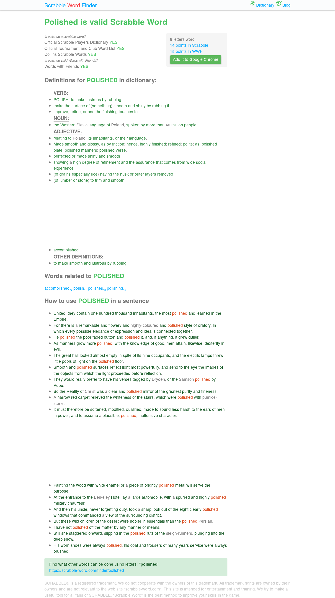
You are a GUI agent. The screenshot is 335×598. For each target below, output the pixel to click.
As (56, 343)
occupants (160, 355)
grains (65, 174)
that (159, 162)
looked (86, 355)
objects (66, 373)
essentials (156, 521)
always (99, 545)
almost (99, 355)
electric (193, 355)
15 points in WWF (186, 51)
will (189, 485)
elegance (101, 331)
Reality (73, 391)
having (106, 174)
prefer (92, 379)
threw (218, 355)
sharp (146, 509)
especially (81, 174)
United (59, 313)
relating (60, 138)
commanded (89, 515)
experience (64, 168)
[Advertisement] (140, 215)
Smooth (61, 367)
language (97, 125)
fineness (208, 391)
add (91, 111)
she (64, 533)
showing (61, 162)
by (104, 99)
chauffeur (76, 503)
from (181, 162)
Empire (60, 319)
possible (83, 331)
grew (182, 337)
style (188, 325)
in (212, 313)
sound (165, 409)
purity (187, 391)
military (60, 503)
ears (207, 409)
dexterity (212, 343)
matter (107, 527)
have (107, 379)
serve (198, 485)
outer (139, 174)
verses (125, 379)
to (72, 99)
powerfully (150, 367)
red (74, 397)
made (82, 156)
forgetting (109, 509)
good (159, 343)
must (61, 409)
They (58, 379)
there (65, 325)
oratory (204, 325)
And (57, 509)
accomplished (66, 250)
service (196, 545)
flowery (114, 325)
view (110, 515)
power (63, 415)
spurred (183, 497)
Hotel (116, 497)
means (153, 527)
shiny (141, 105)
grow (81, 343)
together (184, 331)
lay (124, 497)
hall (75, 355)
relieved (98, 397)
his (115, 379)
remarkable (89, 325)
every (70, 331)
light (81, 361)
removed (165, 174)
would (69, 379)
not (69, 527)
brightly (151, 485)
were (172, 397)
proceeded (120, 373)
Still (57, 533)
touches (126, 111)
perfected (62, 156)
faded (98, 337)
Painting (61, 485)
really (80, 379)
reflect (115, 367)
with (118, 343)
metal (180, 485)
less (175, 409)
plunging (202, 533)
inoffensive (148, 415)
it (168, 105)
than (161, 125)
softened (98, 409)
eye (194, 367)
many (173, 545)
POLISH (61, 99)
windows (61, 515)
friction (118, 144)
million (177, 125)
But (57, 521)
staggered (78, 533)
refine (75, 111)
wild (75, 521)
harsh (185, 409)
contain (83, 313)
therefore (75, 409)
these (66, 521)
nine (146, 355)
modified (116, 409)
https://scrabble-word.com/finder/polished (86, 570)
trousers (154, 545)
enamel (113, 485)
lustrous (94, 99)
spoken (132, 125)
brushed (61, 551)
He (56, 337)
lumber (65, 180)
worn (65, 545)
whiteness (122, 397)
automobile (152, 497)
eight (184, 509)
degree (88, 162)
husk (124, 174)
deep (58, 539)
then (66, 509)
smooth (120, 105)
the (67, 105)
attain (181, 343)
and (131, 105)
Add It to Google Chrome (195, 59)
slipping (111, 533)
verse (121, 150)
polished (209, 144)
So (56, 391)
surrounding (137, 515)
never (95, 509)
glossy (93, 144)
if (155, 337)
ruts (150, 533)
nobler (135, 521)
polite (188, 144)
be (87, 409)
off (91, 527)
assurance (145, 162)
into (214, 533)
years (184, 545)
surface (78, 105)
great (66, 355)
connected (166, 331)
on (88, 361)
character (167, 415)
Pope (58, 385)
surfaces (101, 367)
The (57, 355)
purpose (61, 491)
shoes (76, 545)
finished (159, 144)
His (56, 545)
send (173, 367)
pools (67, 361)
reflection (152, 373)
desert (113, 521)
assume (91, 415)
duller (193, 337)
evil (57, 349)
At (55, 497)
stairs (149, 397)
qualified (133, 409)
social (201, 162)
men (171, 343)
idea (148, 331)
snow (68, 539)
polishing (116, 288)
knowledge (139, 343)
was (100, 391)
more (150, 125)
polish (80, 288)
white (100, 485)
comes (170, 162)
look (156, 509)
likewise (195, 343)
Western (67, 125)
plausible (111, 415)
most (166, 313)
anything (165, 337)
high (77, 162)
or (85, 111)
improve (61, 111)
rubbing (114, 99)
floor (119, 361)
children (87, 521)
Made (59, 144)
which (59, 331)
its (90, 138)
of (88, 105)
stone (83, 180)
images (212, 367)
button (109, 337)
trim (98, 180)
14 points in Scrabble (189, 45)
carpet (84, 397)
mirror (148, 391)
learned (203, 313)
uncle (82, 509)
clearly (195, 509)
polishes (97, 288)
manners (89, 150)
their (124, 138)
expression (125, 331)
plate (58, 150)
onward (95, 533)
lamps (206, 355)
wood (81, 485)
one (94, 313)
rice (94, 174)
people (190, 125)
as (103, 144)
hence (132, 144)
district (155, 515)
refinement (110, 162)
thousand (123, 313)
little (57, 361)
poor (87, 337)
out (164, 509)
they (71, 313)
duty (123, 509)
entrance (73, 497)
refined (174, 144)
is (72, 325)
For (57, 325)
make (80, 99)
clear (112, 391)
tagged (139, 379)
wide (190, 162)
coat (134, 545)
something (101, 105)
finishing (110, 111)
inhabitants (103, 138)
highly (145, 144)
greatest (173, 391)
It (55, 409)
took (133, 509)
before (137, 373)
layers (150, 174)
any (123, 527)
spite (127, 355)
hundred (106, 313)
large (136, 497)
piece (134, 485)
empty (111, 355)
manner (134, 527)
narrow (63, 397)
